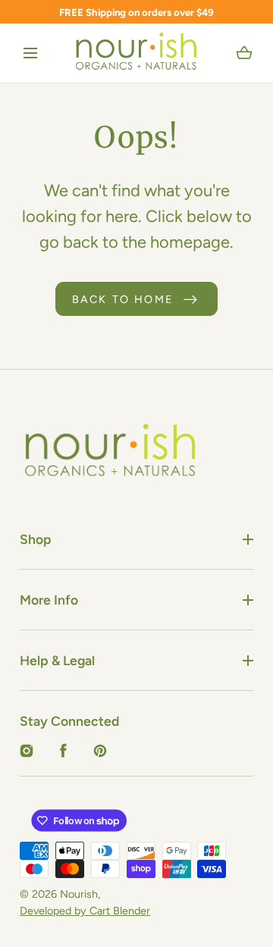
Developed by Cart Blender (85, 910)
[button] (30, 53)
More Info (49, 600)
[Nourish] (137, 53)
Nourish (79, 894)
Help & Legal (57, 660)
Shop (36, 539)
